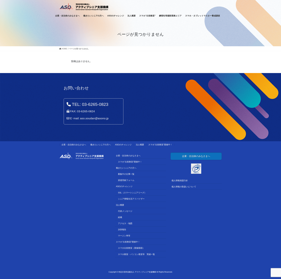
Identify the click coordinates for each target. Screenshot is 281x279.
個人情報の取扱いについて (184, 186)
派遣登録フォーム (126, 180)
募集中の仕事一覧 (126, 174)
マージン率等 (124, 236)
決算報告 (122, 229)
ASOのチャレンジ (123, 144)
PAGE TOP (272, 268)
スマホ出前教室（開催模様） (131, 248)
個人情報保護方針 (180, 180)
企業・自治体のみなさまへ (73, 144)
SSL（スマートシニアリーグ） (132, 192)
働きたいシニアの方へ (100, 144)
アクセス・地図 (125, 223)
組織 (120, 217)
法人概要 (140, 144)
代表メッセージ (125, 211)
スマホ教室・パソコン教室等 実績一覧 (136, 254)
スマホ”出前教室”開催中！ (160, 144)
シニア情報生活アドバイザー (131, 199)
